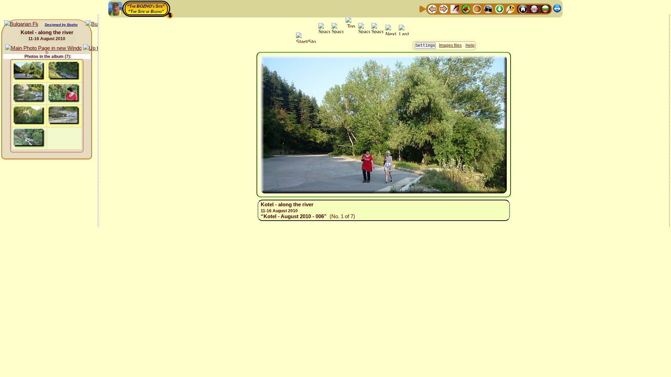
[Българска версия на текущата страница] (21, 24)
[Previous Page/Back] (432, 9)
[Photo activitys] (488, 9)
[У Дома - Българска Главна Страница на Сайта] (545, 9)
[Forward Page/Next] (443, 9)
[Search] (510, 9)
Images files (450, 45)
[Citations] (466, 9)
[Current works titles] (477, 9)
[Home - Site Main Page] (523, 9)
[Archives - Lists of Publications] (454, 9)
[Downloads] (499, 9)
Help (470, 45)
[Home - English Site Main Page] (534, 9)
